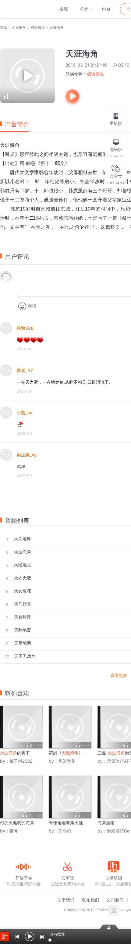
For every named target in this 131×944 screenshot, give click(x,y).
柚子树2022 (20, 761)
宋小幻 (64, 830)
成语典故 (37, 27)
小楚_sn (25, 412)
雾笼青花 (66, 761)
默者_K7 (25, 370)
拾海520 (25, 328)
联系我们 (90, 899)
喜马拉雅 (23, 9)
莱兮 (13, 830)
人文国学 (19, 27)
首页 (3, 27)
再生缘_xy (27, 454)
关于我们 (65, 899)
